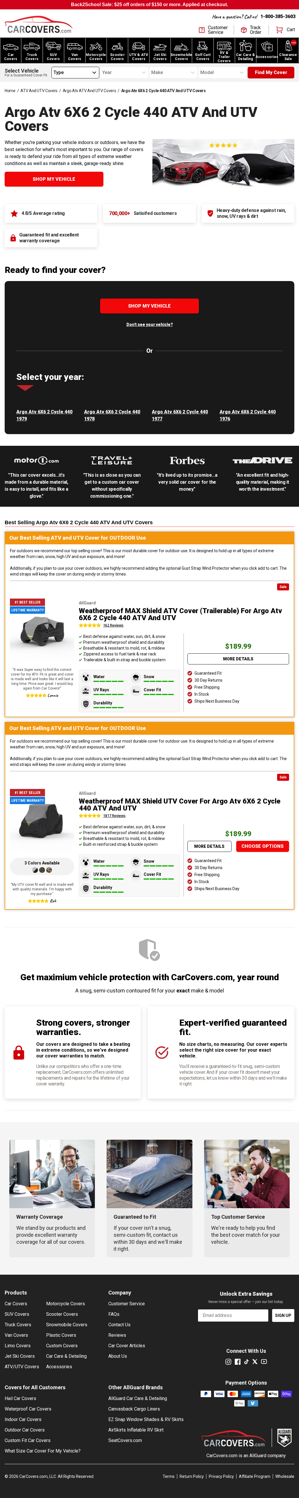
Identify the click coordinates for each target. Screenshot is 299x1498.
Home (10, 90)
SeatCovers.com (125, 1440)
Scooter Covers (62, 1314)
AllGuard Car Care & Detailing (137, 1398)
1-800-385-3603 (277, 16)
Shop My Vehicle (54, 179)
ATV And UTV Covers (39, 90)
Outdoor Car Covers (25, 1430)
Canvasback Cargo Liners (134, 1409)
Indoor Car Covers (23, 1419)
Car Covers (16, 1303)
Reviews (117, 1335)
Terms (169, 1476)
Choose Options (262, 846)
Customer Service (126, 1303)
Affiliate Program (254, 1476)
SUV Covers (17, 1314)
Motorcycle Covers (65, 1303)
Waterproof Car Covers (28, 1409)
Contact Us (119, 1324)
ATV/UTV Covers (22, 1366)
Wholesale (284, 1476)
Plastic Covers (61, 1335)
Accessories (59, 1366)
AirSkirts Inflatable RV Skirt (136, 1430)
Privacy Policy (221, 1476)
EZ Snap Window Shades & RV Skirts (146, 1419)
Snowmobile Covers (66, 1324)
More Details (238, 659)
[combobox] (53, 72)
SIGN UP (283, 1315)
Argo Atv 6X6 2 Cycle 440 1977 (180, 415)
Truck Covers (18, 1324)
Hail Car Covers (20, 1398)
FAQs (113, 1314)
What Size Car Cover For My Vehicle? (43, 1451)
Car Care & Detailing (66, 1356)
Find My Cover (271, 72)
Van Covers (16, 1335)
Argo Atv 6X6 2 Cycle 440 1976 (248, 415)
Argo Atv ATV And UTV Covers (89, 90)
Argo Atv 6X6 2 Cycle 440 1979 (44, 415)
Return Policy (192, 1476)
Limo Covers (18, 1345)
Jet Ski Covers (20, 1356)
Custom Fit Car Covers (28, 1440)
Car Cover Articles (126, 1345)
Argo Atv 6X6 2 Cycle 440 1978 (112, 415)
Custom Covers (62, 1345)
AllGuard (257, 1455)
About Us (117, 1356)
